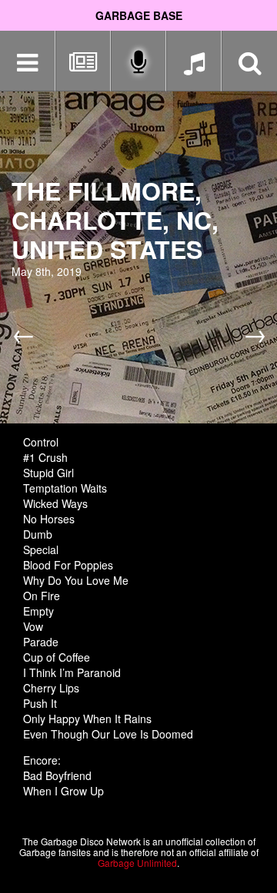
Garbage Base (138, 15)
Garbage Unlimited (137, 862)
